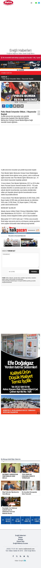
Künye (21, 537)
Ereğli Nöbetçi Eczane (20, 543)
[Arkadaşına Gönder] (14, 106)
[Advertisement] (20, 26)
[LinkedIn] (11, 106)
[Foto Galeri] (39, 3)
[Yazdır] (18, 106)
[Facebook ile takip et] (13, 556)
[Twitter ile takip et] (17, 556)
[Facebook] (3, 106)
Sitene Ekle (20, 541)
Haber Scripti (19, 561)
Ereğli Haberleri (20, 535)
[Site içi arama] (28, 556)
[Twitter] (7, 106)
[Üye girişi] (24, 556)
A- (39, 114)
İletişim (20, 539)
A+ (39, 112)
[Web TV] (36, 3)
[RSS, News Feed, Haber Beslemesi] (20, 556)
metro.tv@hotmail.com (26, 549)
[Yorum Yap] (22, 106)
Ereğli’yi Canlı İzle (7, 73)
